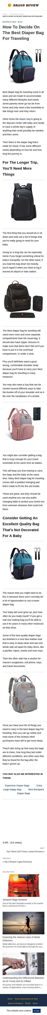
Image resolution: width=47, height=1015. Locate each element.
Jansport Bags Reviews (15, 899)
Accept (36, 1011)
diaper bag (24, 119)
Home (5, 14)
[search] (43, 5)
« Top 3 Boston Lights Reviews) (17, 862)
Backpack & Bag (17, 14)
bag (27, 384)
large (12, 459)
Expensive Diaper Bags (17, 785)
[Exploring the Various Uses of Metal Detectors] (23, 923)
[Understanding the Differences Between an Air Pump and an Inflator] (23, 963)
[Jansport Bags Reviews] (23, 885)
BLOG (20, 22)
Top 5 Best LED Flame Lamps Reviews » (25, 851)
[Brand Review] (23, 5)
